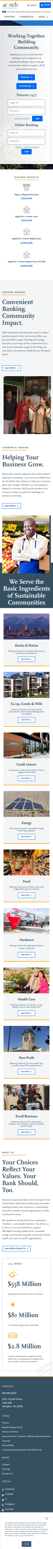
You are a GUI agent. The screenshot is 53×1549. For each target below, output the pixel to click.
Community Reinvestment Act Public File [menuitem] (22, 1450)
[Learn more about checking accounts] (26, 213)
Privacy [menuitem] (5, 1423)
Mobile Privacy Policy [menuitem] (12, 1427)
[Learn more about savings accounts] (26, 190)
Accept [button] (26, 1544)
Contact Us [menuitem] (7, 1474)
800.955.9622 (9, 1393)
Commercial (27, 17)
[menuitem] (9, 1489)
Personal (9, 17)
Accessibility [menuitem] (8, 1445)
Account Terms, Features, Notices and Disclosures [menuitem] (26, 1436)
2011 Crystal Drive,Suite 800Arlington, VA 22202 (12, 1403)
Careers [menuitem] (6, 1465)
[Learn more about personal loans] (26, 235)
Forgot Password (22, 119)
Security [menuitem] (6, 1441)
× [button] (46, 1518)
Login (37, 119)
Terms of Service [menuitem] (10, 1432)
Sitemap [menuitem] (6, 1469)
